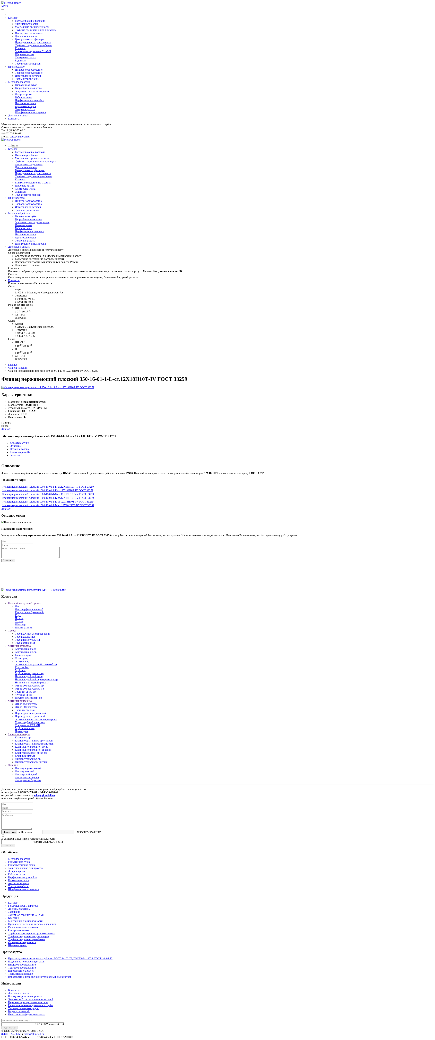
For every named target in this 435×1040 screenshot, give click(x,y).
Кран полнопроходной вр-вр (31, 746)
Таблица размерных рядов (23, 1008)
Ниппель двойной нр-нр (29, 676)
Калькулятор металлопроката (25, 996)
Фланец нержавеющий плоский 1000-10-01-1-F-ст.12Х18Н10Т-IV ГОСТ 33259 (47, 490)
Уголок (19, 621)
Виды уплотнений (19, 1011)
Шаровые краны (24, 54)
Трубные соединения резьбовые (33, 45)
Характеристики (19, 442)
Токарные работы (25, 109)
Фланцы (13, 765)
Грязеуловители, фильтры (30, 39)
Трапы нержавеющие (27, 78)
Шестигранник (23, 627)
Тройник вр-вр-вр (25, 691)
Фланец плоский (18, 367)
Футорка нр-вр (23, 694)
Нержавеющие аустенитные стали (28, 1002)
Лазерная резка (23, 94)
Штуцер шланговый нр (28, 697)
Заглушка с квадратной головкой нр (36, 664)
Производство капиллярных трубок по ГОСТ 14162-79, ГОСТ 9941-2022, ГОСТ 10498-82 (60, 958)
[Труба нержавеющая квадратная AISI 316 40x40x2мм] (33, 589)
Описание (16, 445)
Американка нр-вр (26, 652)
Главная (12, 364)
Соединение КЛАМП (27, 725)
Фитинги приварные (20, 700)
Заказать (6, 429)
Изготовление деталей (28, 75)
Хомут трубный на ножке (30, 722)
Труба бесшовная (25, 642)
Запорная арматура (19, 734)
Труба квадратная (25, 636)
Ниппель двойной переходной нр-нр (36, 679)
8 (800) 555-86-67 (11, 1034)
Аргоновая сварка (25, 106)
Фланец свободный (26, 774)
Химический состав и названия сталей (30, 999)
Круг (18, 615)
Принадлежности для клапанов (33, 42)
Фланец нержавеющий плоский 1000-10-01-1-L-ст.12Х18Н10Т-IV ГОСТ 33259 (47, 501)
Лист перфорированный (29, 609)
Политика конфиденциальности (26, 1014)
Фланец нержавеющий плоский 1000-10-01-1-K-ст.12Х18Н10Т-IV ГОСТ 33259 (48, 497)
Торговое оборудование (28, 72)
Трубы (12, 630)
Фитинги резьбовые (26, 23)
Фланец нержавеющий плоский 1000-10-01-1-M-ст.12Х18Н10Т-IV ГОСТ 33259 (48, 505)
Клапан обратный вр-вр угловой (34, 740)
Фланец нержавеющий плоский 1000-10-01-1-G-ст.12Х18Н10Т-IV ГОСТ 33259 (48, 494)
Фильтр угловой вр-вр (28, 758)
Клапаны (20, 48)
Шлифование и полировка (30, 112)
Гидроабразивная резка (28, 88)
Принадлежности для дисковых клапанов (32, 924)
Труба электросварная (27, 63)
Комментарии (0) (20, 452)
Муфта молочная (24, 728)
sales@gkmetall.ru (20, 136)
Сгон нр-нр (21, 658)
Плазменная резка (25, 103)
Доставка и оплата (19, 115)
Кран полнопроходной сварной (33, 749)
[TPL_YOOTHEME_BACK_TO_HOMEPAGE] (11, 2)
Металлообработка (19, 81)
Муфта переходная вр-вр (29, 673)
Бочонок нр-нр (23, 655)
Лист (18, 606)
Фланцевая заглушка (27, 777)
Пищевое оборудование (28, 69)
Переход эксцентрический (30, 716)
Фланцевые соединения (28, 33)
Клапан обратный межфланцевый (34, 743)
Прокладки (21, 731)
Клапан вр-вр (23, 737)
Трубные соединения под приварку (35, 30)
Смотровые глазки (25, 57)
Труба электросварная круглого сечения (31, 933)
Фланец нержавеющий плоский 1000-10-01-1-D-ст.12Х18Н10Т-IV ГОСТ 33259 (48, 486)
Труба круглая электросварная (32, 633)
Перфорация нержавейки (29, 100)
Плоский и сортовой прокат (24, 603)
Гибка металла (23, 97)
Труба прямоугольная (27, 639)
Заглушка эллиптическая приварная (36, 719)
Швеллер (20, 624)
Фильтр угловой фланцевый (31, 761)
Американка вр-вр (25, 648)
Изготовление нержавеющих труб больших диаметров (40, 976)
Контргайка (22, 667)
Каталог (13, 17)
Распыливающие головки (30, 20)
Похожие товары (19, 449)
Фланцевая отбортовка (28, 780)
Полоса (19, 618)
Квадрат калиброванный (29, 612)
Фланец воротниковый (28, 768)
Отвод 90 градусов (26, 706)
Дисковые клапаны (26, 36)
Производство (16, 66)
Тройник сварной (25, 710)
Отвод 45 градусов (26, 703)
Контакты (14, 118)
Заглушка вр (22, 661)
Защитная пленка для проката (32, 91)
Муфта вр (20, 670)
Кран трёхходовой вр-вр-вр (31, 752)
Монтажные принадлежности (32, 26)
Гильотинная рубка (26, 84)
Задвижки (21, 60)
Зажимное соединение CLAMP (33, 51)
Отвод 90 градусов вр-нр (29, 688)
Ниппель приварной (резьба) (31, 682)
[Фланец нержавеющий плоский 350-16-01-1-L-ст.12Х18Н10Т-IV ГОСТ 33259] (47, 387)
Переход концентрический (30, 713)
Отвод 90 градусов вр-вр (29, 685)
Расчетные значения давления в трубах (30, 1005)
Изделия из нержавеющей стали (26, 961)
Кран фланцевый (25, 755)
